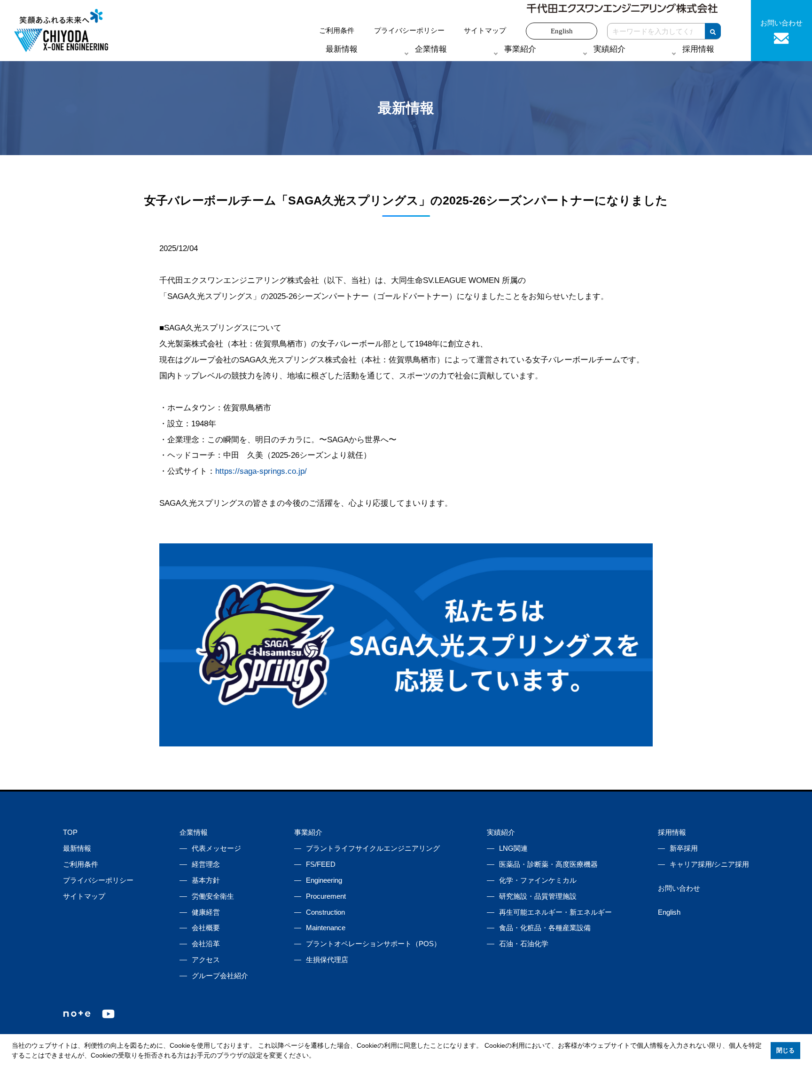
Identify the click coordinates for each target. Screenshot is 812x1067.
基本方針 (206, 880)
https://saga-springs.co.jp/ (261, 471)
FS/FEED (321, 864)
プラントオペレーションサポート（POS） (373, 944)
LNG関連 (513, 848)
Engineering (324, 880)
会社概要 (206, 928)
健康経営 (206, 912)
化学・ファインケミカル (538, 880)
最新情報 (342, 49)
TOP (70, 832)
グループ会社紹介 (220, 976)
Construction (325, 912)
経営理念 (206, 864)
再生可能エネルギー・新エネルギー (555, 912)
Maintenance (325, 928)
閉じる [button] (785, 1050)
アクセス (206, 960)
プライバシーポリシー (409, 30)
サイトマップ (485, 30)
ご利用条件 (336, 30)
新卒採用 (684, 848)
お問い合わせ (679, 888)
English (562, 31)
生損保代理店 (327, 960)
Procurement (326, 896)
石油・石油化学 (523, 944)
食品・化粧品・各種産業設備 (545, 928)
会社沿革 (206, 944)
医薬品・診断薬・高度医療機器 (548, 864)
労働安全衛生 (213, 896)
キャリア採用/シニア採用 (709, 864)
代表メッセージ (216, 848)
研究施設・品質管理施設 (538, 896)
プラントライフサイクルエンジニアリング (373, 848)
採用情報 (672, 832)
